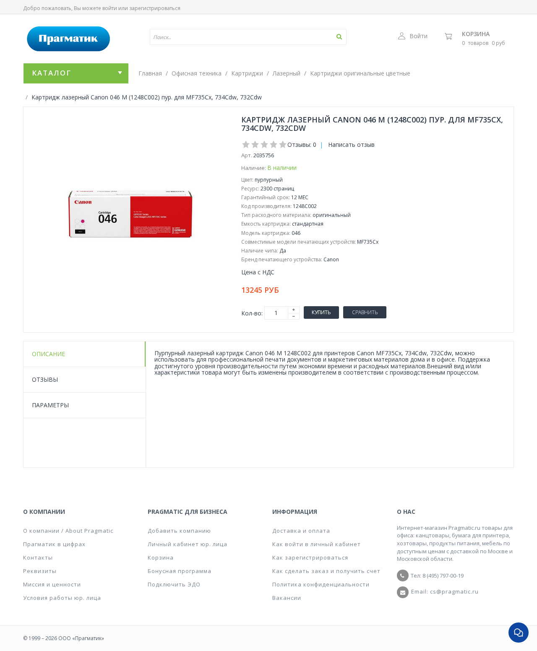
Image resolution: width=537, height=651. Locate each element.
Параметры (50, 405)
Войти (418, 36)
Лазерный (286, 73)
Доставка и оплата (301, 530)
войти (109, 8)
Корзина (476, 34)
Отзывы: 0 (301, 144)
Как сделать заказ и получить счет (326, 571)
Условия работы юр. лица (62, 598)
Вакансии (286, 598)
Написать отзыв (351, 144)
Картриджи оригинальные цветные (360, 73)
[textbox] (223, 36)
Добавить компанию (179, 530)
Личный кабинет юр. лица (187, 544)
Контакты (38, 557)
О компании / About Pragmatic (68, 530)
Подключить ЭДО (174, 584)
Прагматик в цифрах (54, 544)
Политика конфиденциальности (321, 584)
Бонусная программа (179, 571)
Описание (48, 354)
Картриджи (247, 73)
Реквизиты (40, 571)
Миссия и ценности (52, 584)
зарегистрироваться (154, 8)
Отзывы (45, 379)
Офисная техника (197, 73)
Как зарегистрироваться (310, 557)
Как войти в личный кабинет (316, 544)
